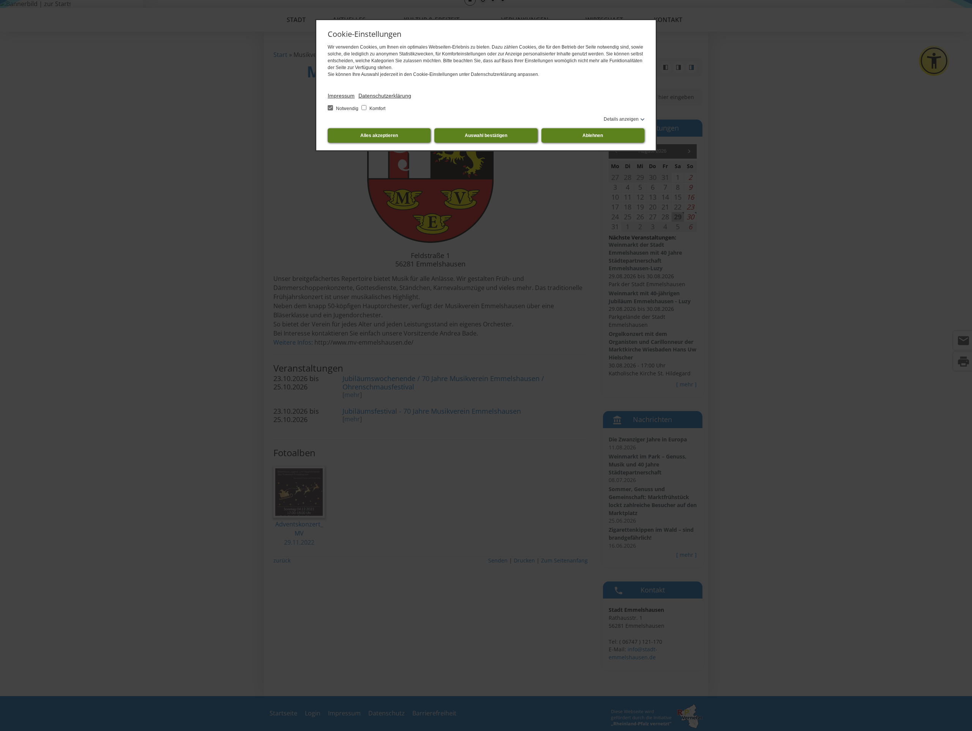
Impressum (341, 96)
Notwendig (347, 108)
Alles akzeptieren (379, 135)
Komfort (376, 108)
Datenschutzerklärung (384, 96)
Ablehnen (592, 135)
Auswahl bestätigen (486, 135)
